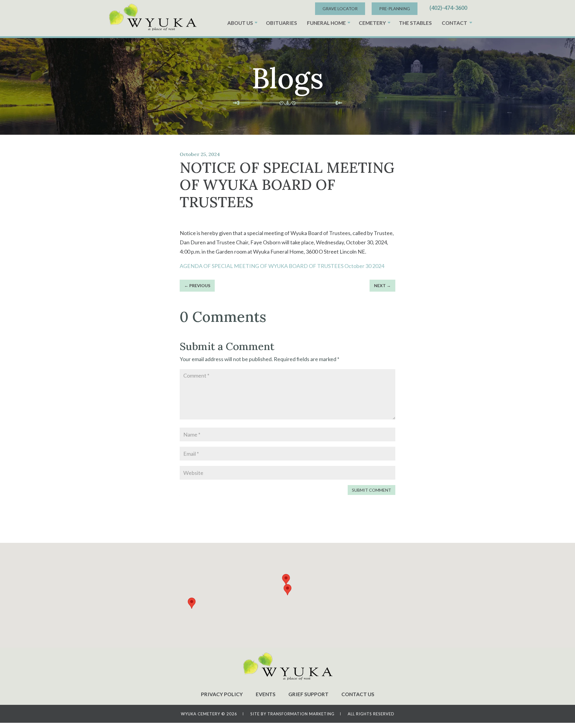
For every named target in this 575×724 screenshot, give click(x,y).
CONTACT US (357, 694)
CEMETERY (372, 23)
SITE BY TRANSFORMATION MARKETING (292, 713)
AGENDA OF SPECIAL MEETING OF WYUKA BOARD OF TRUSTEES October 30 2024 (282, 266)
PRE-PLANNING (394, 8)
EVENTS (266, 694)
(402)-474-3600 (448, 7)
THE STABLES (415, 23)
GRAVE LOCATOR (340, 8)
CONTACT (454, 23)
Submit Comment (371, 490)
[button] (287, 589)
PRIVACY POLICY (222, 694)
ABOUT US (240, 23)
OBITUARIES (281, 23)
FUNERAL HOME (326, 23)
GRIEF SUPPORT (308, 694)
